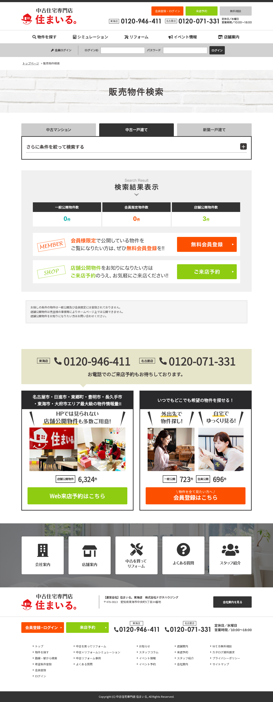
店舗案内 (231, 36)
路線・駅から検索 (46, 658)
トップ (39, 646)
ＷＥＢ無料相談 (222, 646)
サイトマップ (220, 664)
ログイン (40, 676)
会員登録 (40, 670)
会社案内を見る (232, 602)
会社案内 (182, 664)
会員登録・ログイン (167, 11)
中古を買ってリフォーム (91, 646)
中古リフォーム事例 (88, 658)
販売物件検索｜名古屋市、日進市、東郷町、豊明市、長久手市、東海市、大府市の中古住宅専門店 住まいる (48, 16)
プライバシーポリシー (226, 658)
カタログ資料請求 (223, 652)
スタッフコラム (148, 652)
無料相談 (235, 11)
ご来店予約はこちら (136, 271)
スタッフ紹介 (185, 658)
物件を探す (47, 36)
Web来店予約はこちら (77, 496)
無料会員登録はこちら (136, 244)
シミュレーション (92, 36)
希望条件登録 (43, 664)
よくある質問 (84, 664)
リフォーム (138, 36)
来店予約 (201, 11)
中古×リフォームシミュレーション (98, 652)
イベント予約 (147, 664)
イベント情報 (185, 36)
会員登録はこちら (195, 495)
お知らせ (144, 646)
